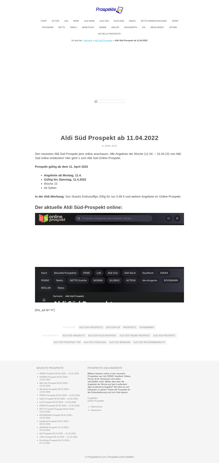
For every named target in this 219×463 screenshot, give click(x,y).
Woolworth (130, 27)
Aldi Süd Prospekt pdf (67, 342)
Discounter (113, 327)
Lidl (66, 21)
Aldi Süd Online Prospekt (135, 335)
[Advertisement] (109, 64)
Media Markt (157, 27)
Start (44, 21)
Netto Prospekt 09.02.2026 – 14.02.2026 (58, 398)
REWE (76, 21)
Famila (73, 27)
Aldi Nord (89, 21)
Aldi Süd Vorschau (95, 342)
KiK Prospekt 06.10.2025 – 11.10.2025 (57, 433)
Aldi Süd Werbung (120, 342)
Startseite (87, 40)
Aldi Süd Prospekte (103, 40)
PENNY (175, 21)
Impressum (96, 410)
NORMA (102, 27)
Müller (115, 27)
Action (55, 21)
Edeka (132, 21)
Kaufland (119, 21)
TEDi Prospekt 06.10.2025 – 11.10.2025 (58, 437)
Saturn (173, 27)
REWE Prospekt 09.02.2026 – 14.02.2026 (59, 373)
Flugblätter (93, 398)
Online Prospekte (96, 401)
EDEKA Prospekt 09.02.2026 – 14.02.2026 (59, 405)
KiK (143, 27)
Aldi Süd (104, 21)
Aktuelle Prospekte (109, 34)
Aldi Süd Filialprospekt (102, 335)
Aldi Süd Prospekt (164, 335)
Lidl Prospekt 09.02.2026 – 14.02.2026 (57, 402)
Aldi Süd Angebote (74, 335)
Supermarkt (147, 327)
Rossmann (47, 27)
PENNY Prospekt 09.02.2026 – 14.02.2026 (59, 395)
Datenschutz (96, 406)
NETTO (61, 27)
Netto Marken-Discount (154, 21)
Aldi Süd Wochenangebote (149, 342)
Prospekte (129, 327)
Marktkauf (88, 27)
